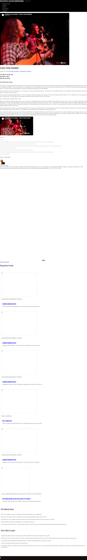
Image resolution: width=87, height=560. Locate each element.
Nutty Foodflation (7, 421)
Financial (4, 5)
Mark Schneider (14, 71)
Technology (5, 8)
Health (4, 6)
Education (5, 9)
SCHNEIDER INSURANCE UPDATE (9, 304)
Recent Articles (6, 3)
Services (4, 11)
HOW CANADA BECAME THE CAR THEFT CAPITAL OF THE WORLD (16, 499)
